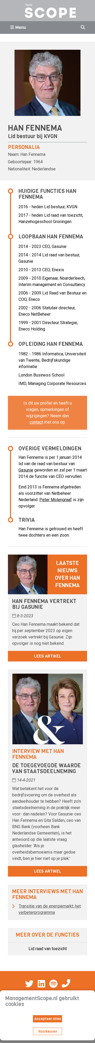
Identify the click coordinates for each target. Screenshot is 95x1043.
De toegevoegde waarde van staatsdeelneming (46, 768)
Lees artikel (47, 656)
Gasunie (25, 470)
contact (36, 422)
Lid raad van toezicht (47, 948)
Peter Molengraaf (55, 499)
